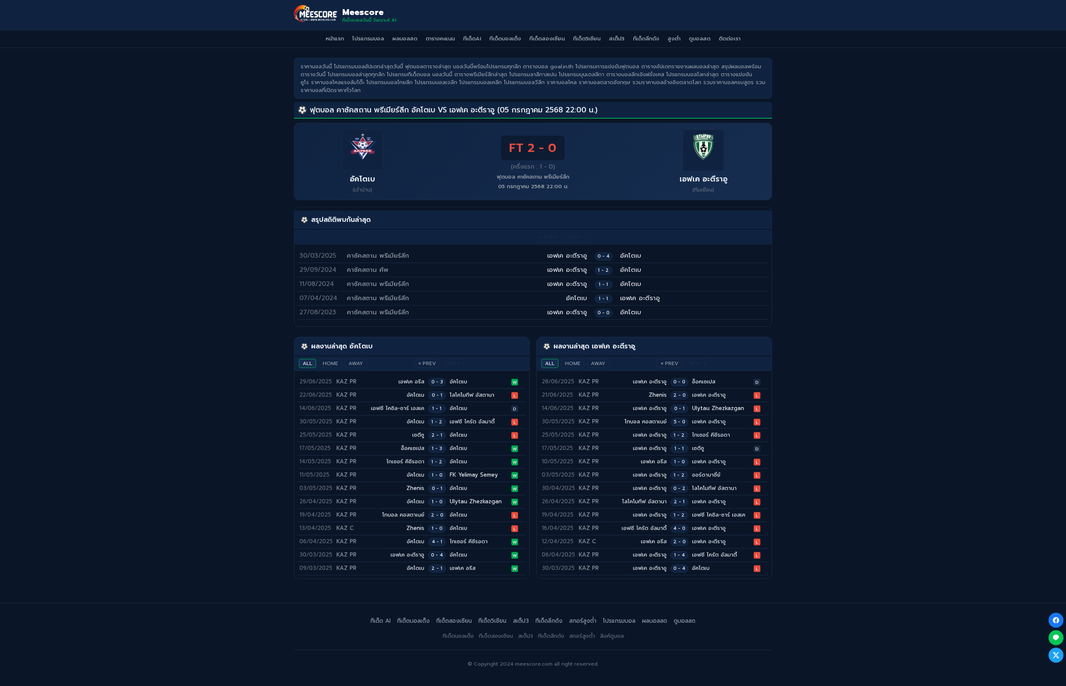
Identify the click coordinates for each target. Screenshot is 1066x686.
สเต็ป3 (617, 38)
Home (330, 363)
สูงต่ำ (673, 38)
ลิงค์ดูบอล (612, 636)
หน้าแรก (335, 38)
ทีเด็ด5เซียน (586, 38)
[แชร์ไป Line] (1056, 637)
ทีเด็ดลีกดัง (646, 38)
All (307, 363)
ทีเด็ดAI (472, 38)
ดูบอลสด (699, 38)
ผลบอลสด (404, 38)
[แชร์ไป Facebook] (1056, 620)
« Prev (427, 363)
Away (356, 363)
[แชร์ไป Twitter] (1056, 655)
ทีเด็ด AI (381, 620)
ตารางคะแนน (440, 38)
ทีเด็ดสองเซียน (547, 38)
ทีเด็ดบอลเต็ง (505, 38)
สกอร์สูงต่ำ (582, 620)
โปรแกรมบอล (368, 38)
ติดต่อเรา (729, 38)
